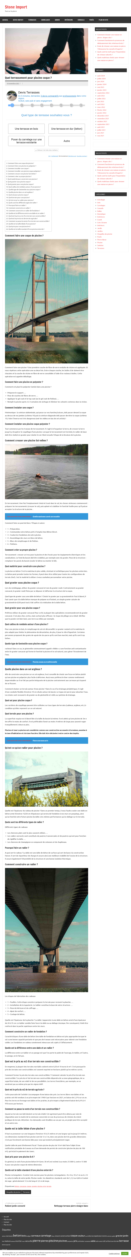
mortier (18, 1241)
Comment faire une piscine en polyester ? (22, 166)
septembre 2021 (103, 124)
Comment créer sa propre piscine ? (20, 176)
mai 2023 (100, 87)
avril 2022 (100, 104)
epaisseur (98, 1236)
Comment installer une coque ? (18, 168)
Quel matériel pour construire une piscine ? (23, 179)
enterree (90, 1236)
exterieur (109, 1236)
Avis (98, 202)
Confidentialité (54, 156)
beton (17, 1186)
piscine (39, 1186)
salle (97, 1241)
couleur (81, 1235)
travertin (7, 1244)
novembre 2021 (103, 118)
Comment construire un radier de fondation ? (24, 211)
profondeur (80, 1241)
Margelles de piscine (13, 1192)
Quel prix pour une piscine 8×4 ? (19, 226)
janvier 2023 (101, 90)
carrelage (46, 1235)
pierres (45, 1240)
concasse (23, 1186)
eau (86, 1236)
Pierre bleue (101, 240)
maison (8, 1241)
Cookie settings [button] (114, 1253)
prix (44, 1186)
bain (7, 1236)
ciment (57, 1236)
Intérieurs (69, 20)
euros (104, 1236)
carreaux (35, 1235)
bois (23, 1235)
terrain (49, 1186)
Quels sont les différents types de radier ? (22, 203)
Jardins (100, 231)
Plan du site (103, 20)
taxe (112, 1241)
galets (113, 1236)
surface (108, 1241)
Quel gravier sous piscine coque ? (19, 182)
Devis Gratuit (18, 20)
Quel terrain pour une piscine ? (19, 197)
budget (28, 1236)
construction (65, 1236)
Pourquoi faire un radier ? (17, 205)
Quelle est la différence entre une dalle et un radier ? (26, 213)
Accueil (5, 20)
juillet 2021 (101, 130)
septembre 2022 (103, 93)
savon (101, 1241)
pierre (37, 1240)
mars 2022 (101, 107)
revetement (88, 1241)
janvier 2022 (101, 113)
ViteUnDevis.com (72, 156)
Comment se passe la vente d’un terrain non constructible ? (29, 221)
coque (29, 1186)
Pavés (91, 20)
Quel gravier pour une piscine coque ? (21, 184)
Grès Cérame (102, 222)
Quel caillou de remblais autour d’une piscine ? (24, 187)
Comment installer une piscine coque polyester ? (24, 171)
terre (3, 1244)
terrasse (124, 1240)
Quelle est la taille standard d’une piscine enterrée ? (26, 229)
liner (3, 1241)
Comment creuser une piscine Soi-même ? (22, 174)
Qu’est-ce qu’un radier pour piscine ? (21, 200)
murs (23, 1241)
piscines (62, 1240)
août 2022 (101, 96)
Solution (100, 245)
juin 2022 (100, 101)
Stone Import (16, 7)
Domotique (101, 214)
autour (4, 1236)
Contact (6, 1222)
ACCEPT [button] (124, 1253)
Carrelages (45, 20)
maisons (13, 1241)
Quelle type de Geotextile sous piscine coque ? (24, 189)
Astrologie (101, 200)
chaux (52, 1236)
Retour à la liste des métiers (47, 150)
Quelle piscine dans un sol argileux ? (20, 192)
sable (93, 1241)
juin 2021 (100, 133)
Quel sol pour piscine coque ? (18, 195)
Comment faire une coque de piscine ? (21, 163)
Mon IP (4, 1250)
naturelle (28, 1241)
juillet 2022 (101, 98)
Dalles (99, 211)
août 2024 (101, 76)
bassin (11, 1236)
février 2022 (101, 110)
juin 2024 (100, 81)
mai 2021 (100, 136)
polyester (70, 1241)
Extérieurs (101, 217)
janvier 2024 (101, 84)
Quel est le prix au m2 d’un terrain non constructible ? (27, 216)
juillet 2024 (101, 78)
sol (104, 1241)
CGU (49, 156)
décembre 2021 (103, 116)
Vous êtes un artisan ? (82, 156)
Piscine (99, 242)
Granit (99, 220)
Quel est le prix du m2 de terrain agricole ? (23, 218)
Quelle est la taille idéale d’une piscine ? (22, 224)
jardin (125, 1235)
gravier (34, 1186)
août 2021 (101, 127)
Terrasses (32, 20)
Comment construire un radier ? (19, 208)
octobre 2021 (102, 121)
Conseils (81, 20)
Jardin (57, 20)
